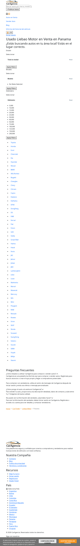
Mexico (11, 514)
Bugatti (13, 177)
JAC (12, 255)
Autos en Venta (11, 17)
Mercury (14, 294)
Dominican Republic (16, 503)
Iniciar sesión (11, 35)
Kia (12, 158)
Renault (13, 314)
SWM (13, 349)
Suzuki (13, 345)
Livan (13, 279)
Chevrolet (14, 154)
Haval (13, 247)
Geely (13, 236)
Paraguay (12, 521)
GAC (12, 232)
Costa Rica (13, 500)
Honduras (13, 512)
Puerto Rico (13, 526)
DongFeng (14, 209)
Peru (11, 524)
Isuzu (13, 251)
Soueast (14, 333)
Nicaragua (13, 517)
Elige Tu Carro (14, 474)
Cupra (13, 193)
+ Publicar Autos (13, 9)
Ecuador (12, 505)
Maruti (13, 286)
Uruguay (12, 528)
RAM (12, 310)
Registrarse (13, 478)
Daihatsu (14, 201)
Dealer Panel (14, 481)
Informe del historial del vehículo (18, 29)
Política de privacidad (17, 463)
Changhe (14, 181)
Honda (13, 146)
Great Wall (14, 240)
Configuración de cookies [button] (47, 541)
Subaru (13, 341)
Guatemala (13, 510)
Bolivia (11, 493)
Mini (12, 302)
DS (12, 212)
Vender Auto (10, 21)
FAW (12, 216)
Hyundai (14, 162)
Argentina (12, 491)
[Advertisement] (43, 426)
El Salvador (13, 507)
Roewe (13, 317)
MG (12, 298)
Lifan (12, 275)
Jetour (13, 259)
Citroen (13, 189)
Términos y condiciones (18, 466)
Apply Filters (11, 67)
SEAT (12, 325)
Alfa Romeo (15, 174)
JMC (12, 267)
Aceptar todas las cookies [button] (67, 541)
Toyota (13, 142)
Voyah (13, 352)
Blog (7, 25)
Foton (13, 228)
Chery (13, 185)
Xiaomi (13, 360)
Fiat (12, 224)
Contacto (12, 459)
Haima (13, 244)
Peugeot (14, 306)
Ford (12, 150)
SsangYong (15, 337)
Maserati (14, 290)
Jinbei (13, 263)
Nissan (13, 166)
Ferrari (13, 220)
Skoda (13, 329)
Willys (13, 356)
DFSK (13, 205)
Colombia (12, 498)
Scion (13, 321)
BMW (13, 170)
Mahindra (14, 282)
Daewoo (14, 197)
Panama (12, 519)
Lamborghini (15, 271)
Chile (11, 496)
